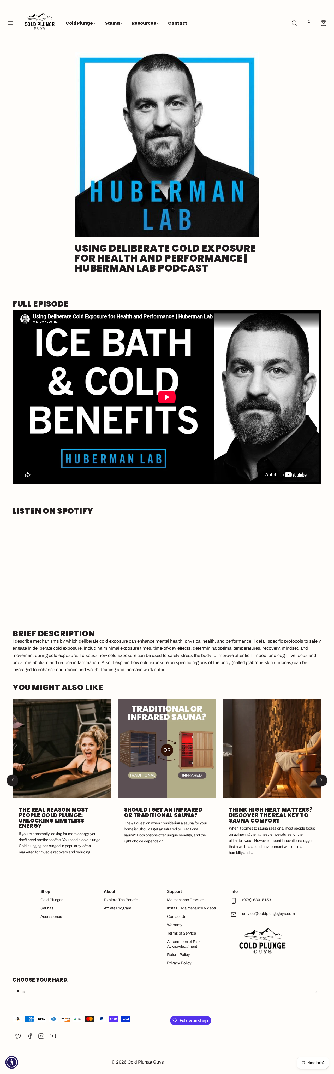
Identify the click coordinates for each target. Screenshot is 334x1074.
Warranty (174, 925)
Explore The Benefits (122, 900)
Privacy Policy (179, 963)
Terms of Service (181, 933)
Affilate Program (117, 908)
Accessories (51, 916)
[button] (10, 23)
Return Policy (178, 955)
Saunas (46, 908)
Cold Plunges (51, 900)
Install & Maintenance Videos (191, 908)
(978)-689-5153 (256, 900)
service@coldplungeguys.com (268, 914)
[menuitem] (81, 22)
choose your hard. (41, 979)
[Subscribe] (315, 992)
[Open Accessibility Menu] (11, 1062)
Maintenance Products (186, 900)
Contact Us (176, 916)
